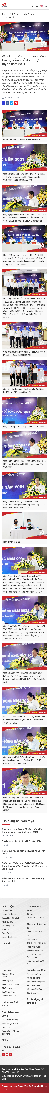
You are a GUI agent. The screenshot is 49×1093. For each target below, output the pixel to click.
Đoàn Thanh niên (9, 937)
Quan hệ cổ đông (36, 970)
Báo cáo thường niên (36, 982)
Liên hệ (6, 943)
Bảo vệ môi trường (10, 1020)
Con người (6, 1027)
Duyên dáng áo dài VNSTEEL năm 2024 (21, 841)
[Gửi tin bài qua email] (16, 103)
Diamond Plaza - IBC (35, 951)
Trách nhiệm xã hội (10, 1024)
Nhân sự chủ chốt (10, 922)
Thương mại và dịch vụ (36, 918)
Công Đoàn (7, 933)
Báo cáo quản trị (34, 985)
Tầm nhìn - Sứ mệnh (10, 918)
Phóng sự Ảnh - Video (24, 14)
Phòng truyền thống (10, 914)
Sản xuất (30, 914)
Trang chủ (6, 14)
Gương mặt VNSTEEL (11, 996)
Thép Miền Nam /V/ (35, 932)
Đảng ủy (5, 929)
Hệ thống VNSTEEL (10, 926)
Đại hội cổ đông (33, 978)
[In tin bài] (3, 103)
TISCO (29, 936)
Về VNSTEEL (7, 911)
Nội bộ (5, 1040)
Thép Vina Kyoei (34, 947)
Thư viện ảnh (10, 17)
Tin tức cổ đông (34, 974)
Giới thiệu (8, 906)
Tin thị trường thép (10, 984)
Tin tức (6, 970)
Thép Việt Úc (32, 939)
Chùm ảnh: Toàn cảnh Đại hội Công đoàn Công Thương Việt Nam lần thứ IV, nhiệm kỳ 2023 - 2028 (24, 866)
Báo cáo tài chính (34, 989)
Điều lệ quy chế (33, 993)
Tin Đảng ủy (7, 988)
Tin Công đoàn (8, 992)
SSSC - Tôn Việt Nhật (36, 943)
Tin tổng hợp (7, 981)
